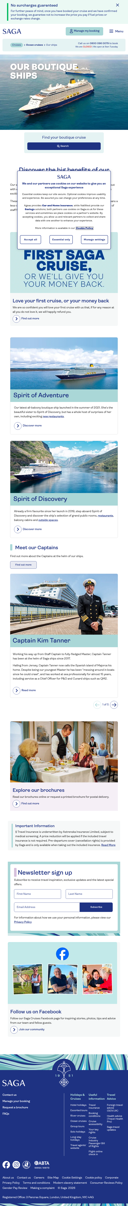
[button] (97, 705)
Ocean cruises (78, 1121)
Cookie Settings (72, 1177)
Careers (39, 1177)
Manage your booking (16, 1101)
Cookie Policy (84, 228)
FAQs (5, 1114)
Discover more (32, 425)
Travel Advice (111, 1097)
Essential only (61, 239)
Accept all (30, 239)
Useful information (97, 1097)
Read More (108, 845)
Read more (29, 690)
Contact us (9, 1095)
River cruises (77, 1116)
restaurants (105, 516)
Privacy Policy (23, 922)
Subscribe (96, 907)
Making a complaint (42, 1188)
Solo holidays (77, 1132)
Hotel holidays (78, 1105)
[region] (64, 210)
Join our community (31, 1029)
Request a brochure (15, 1107)
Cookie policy (93, 1177)
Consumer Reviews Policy (106, 1183)
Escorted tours (78, 1110)
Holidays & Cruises (77, 1097)
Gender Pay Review (14, 1188)
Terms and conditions (36, 1183)
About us (8, 1177)
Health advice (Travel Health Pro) (115, 1119)
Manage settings (94, 239)
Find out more (30, 318)
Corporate (111, 1177)
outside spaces (48, 520)
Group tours (77, 1126)
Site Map (53, 1177)
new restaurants (53, 416)
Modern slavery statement (70, 1183)
